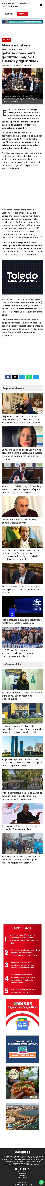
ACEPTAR (22, 14)
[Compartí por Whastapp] (29, 377)
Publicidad (22, 1174)
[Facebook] (16, 1169)
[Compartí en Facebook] (8, 377)
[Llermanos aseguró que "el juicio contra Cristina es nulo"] (22, 506)
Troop (30, 1184)
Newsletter (22, 1175)
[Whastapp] (29, 1169)
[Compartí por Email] (22, 377)
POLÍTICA (6, 40)
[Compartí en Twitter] (15, 377)
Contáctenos (22, 1172)
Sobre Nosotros (22, 1177)
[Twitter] (20, 1169)
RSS (19, 1182)
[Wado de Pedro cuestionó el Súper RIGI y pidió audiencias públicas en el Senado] (22, 573)
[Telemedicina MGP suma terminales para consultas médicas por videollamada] (22, 679)
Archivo (24, 1182)
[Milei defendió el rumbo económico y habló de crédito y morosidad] (22, 606)
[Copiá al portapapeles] (36, 377)
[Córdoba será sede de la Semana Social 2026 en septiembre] (22, 813)
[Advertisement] (22, 189)
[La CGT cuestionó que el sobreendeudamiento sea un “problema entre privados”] (22, 637)
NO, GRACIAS (9, 14)
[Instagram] (24, 1169)
